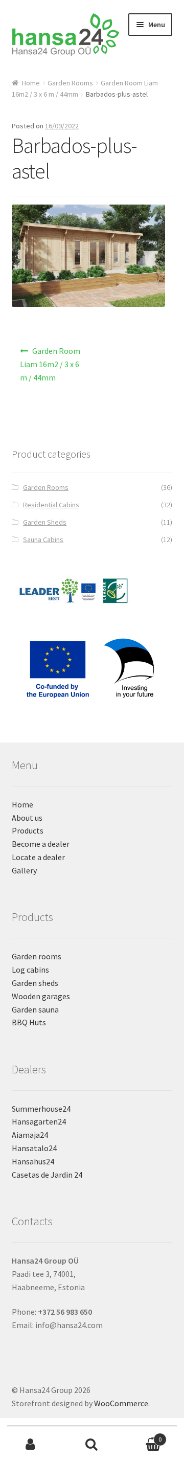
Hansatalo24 (34, 1148)
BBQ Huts (29, 1022)
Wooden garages (41, 996)
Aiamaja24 (30, 1135)
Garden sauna (35, 1009)
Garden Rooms (70, 82)
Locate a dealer (38, 857)
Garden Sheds (44, 522)
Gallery (24, 870)
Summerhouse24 (41, 1109)
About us (27, 818)
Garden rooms (36, 956)
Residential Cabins (51, 504)
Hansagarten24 (39, 1121)
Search (92, 1444)
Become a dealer (41, 844)
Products (27, 830)
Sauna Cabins (43, 539)
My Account (30, 1444)
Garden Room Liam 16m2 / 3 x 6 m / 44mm (50, 364)
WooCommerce (121, 1403)
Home (31, 82)
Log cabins (30, 969)
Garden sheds (35, 983)
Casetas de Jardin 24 (47, 1174)
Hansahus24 (33, 1161)
